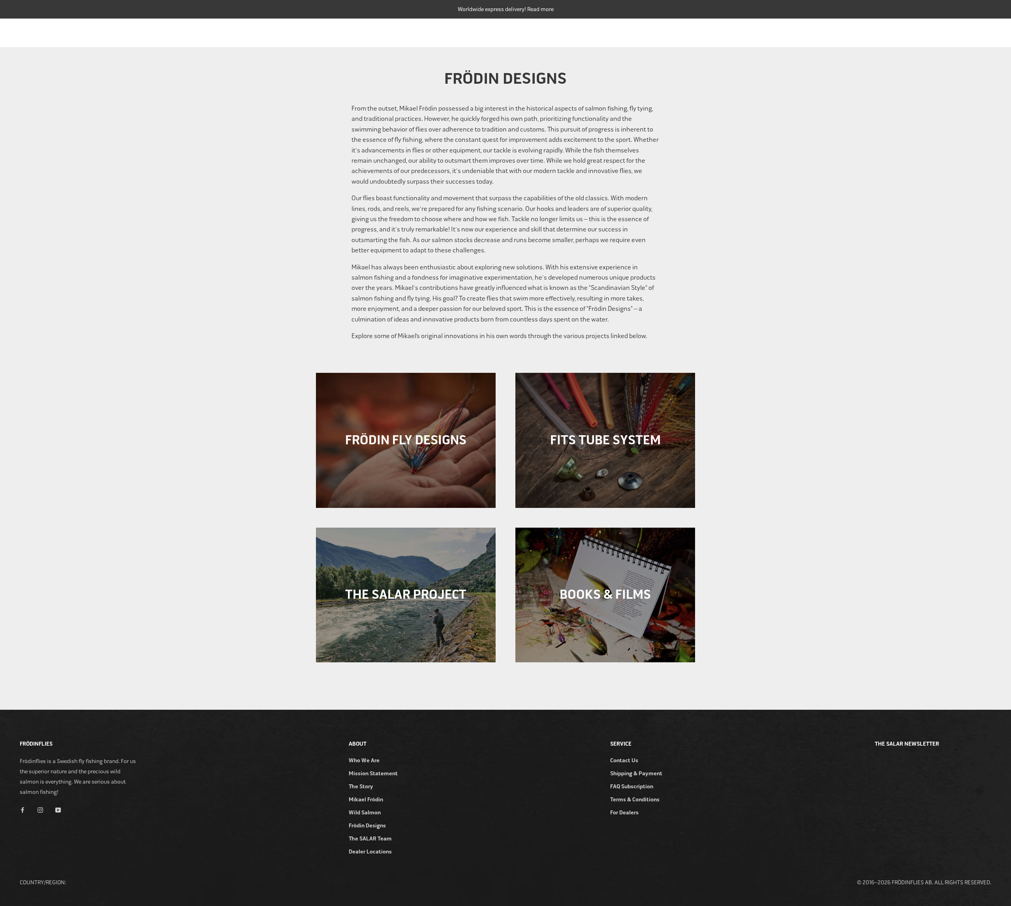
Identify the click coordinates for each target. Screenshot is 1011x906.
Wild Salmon (365, 812)
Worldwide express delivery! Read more (506, 9)
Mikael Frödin (366, 799)
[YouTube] (58, 809)
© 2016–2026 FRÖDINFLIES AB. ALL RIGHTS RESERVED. (924, 882)
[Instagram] (40, 809)
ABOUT (982, 31)
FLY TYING (904, 31)
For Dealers (624, 812)
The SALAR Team (370, 838)
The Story (361, 786)
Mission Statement (373, 773)
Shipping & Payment (636, 773)
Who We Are (364, 760)
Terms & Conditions (635, 799)
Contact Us (624, 760)
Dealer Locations (370, 851)
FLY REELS (765, 31)
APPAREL (945, 31)
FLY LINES (807, 31)
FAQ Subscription (631, 786)
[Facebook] (22, 809)
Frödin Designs (367, 825)
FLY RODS (723, 31)
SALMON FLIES (855, 31)
